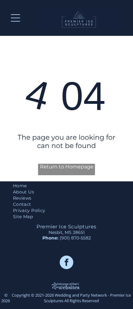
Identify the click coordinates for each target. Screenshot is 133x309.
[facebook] (66, 263)
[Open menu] (15, 18)
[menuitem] (66, 186)
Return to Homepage (66, 167)
